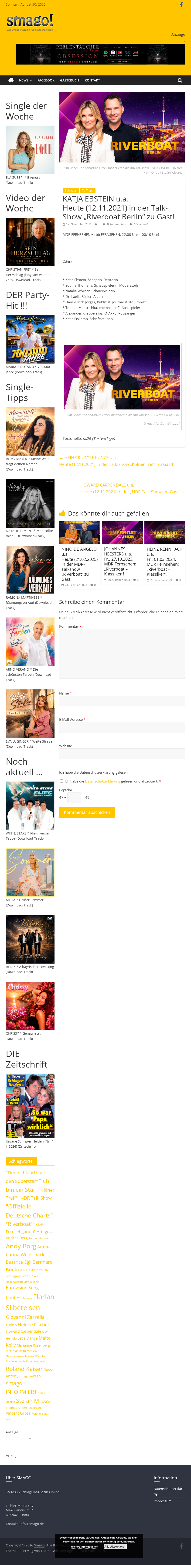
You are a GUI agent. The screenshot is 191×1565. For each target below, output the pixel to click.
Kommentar (70, 626)
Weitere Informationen (84, 1546)
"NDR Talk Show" (36, 1198)
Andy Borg (21, 1246)
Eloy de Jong (31, 1281)
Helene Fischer (33, 1324)
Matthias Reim (16, 1351)
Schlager (70, 190)
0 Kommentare (116, 224)
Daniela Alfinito (30, 1270)
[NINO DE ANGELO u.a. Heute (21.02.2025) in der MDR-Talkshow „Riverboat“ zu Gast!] (79, 524)
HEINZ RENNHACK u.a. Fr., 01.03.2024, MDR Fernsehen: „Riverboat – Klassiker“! (164, 561)
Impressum (162, 1501)
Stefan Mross (33, 1400)
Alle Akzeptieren (115, 1546)
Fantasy (27, 1298)
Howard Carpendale (23, 1331)
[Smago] (11, 80)
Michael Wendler (35, 1356)
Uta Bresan (35, 1407)
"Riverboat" (141, 224)
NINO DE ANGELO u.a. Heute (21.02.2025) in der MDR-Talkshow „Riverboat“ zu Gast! (79, 564)
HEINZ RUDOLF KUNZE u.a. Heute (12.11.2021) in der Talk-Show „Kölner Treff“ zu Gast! (116, 461)
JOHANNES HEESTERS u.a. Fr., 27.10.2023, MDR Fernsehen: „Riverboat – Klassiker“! (120, 561)
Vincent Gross (18, 1413)
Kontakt (92, 80)
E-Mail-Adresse (72, 719)
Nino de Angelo (35, 1361)
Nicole (21, 1361)
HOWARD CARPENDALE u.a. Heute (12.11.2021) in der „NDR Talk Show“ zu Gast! (132, 488)
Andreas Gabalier (39, 1238)
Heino (11, 1325)
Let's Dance (27, 1338)
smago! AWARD (30, 1376)
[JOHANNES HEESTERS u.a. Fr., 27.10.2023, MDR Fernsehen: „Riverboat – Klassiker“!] (122, 524)
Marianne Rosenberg (33, 1345)
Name (65, 693)
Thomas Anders (16, 1408)
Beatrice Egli (18, 1262)
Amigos (44, 1232)
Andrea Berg (17, 1237)
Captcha (65, 790)
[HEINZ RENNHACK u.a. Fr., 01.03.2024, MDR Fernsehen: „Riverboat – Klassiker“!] (164, 524)
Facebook (46, 80)
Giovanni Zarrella (25, 1317)
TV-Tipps (87, 190)
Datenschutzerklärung (103, 781)
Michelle (11, 1361)
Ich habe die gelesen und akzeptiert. (113, 781)
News (23, 80)
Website (65, 746)
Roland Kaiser (24, 1369)
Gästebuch (69, 80)
